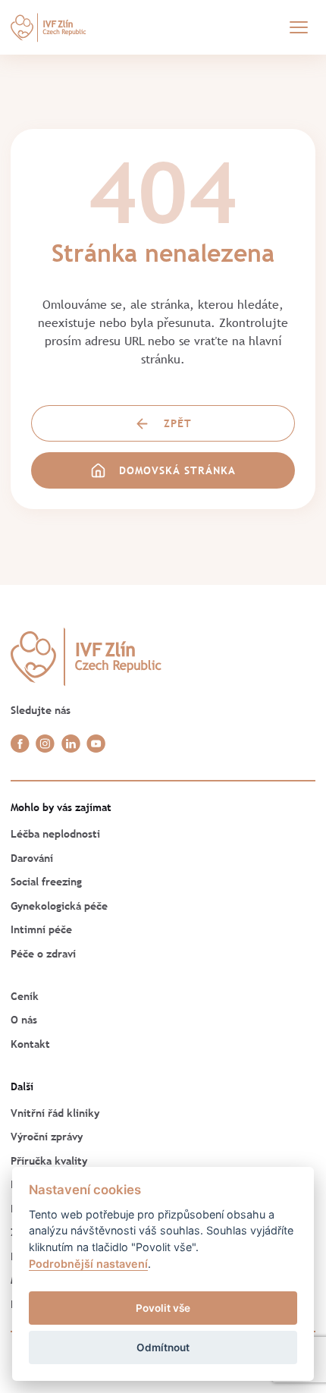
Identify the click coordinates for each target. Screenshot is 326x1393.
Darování (32, 858)
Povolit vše (163, 1308)
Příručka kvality (49, 1161)
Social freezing (46, 881)
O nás (24, 1020)
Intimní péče (41, 929)
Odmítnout (163, 1347)
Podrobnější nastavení (88, 1263)
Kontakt (30, 1044)
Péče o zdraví (43, 954)
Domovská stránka (177, 470)
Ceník (25, 996)
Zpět (178, 423)
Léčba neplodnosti (55, 834)
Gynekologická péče (59, 906)
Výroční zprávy (47, 1136)
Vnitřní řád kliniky (55, 1113)
